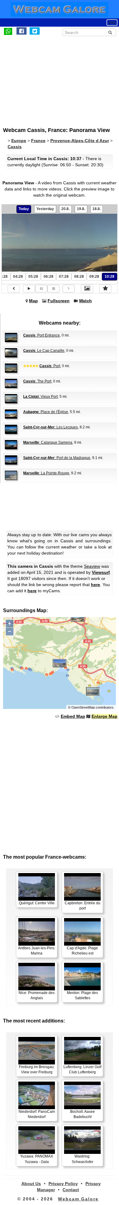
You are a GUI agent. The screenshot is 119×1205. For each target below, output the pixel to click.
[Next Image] (69, 288)
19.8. (81, 209)
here (95, 584)
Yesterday (45, 209)
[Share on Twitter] (34, 31)
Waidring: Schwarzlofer (82, 1159)
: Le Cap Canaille (43, 350)
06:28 (48, 276)
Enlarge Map (104, 716)
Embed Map (73, 716)
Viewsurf (101, 572)
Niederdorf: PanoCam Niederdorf (37, 1114)
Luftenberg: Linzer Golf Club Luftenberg (82, 1069)
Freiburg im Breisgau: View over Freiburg (37, 1069)
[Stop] (53, 288)
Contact (71, 1189)
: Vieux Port (40, 396)
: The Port (37, 381)
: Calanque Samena (47, 442)
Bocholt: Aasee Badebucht (82, 1114)
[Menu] (111, 22)
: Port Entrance (41, 335)
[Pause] (41, 288)
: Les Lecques (50, 427)
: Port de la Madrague (56, 458)
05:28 (33, 276)
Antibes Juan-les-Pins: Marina (36, 950)
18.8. (96, 209)
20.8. (65, 209)
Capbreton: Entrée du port (82, 905)
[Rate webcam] (105, 288)
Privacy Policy (63, 1183)
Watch (85, 300)
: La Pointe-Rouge (46, 473)
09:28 (94, 276)
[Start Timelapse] (29, 288)
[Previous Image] (14, 288)
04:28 (18, 276)
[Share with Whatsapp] (8, 31)
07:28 (64, 276)
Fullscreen (59, 300)
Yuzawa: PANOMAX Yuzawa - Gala (36, 1159)
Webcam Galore (78, 1198)
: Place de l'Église (45, 412)
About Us (31, 1183)
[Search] (110, 32)
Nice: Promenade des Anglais (37, 995)
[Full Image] (87, 288)
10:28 (109, 276)
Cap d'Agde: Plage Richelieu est (82, 950)
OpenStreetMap (83, 707)
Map (33, 300)
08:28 (79, 276)
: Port (49, 366)
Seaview (92, 566)
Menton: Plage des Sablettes (82, 995)
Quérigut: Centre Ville (37, 903)
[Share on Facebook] (21, 31)
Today (24, 209)
